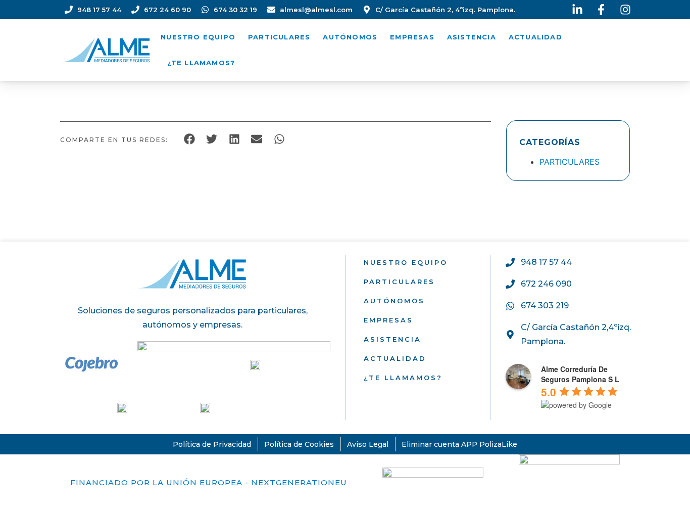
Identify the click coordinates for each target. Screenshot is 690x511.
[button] (189, 139)
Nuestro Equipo (198, 37)
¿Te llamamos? (201, 63)
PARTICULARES (569, 162)
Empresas (412, 37)
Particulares (279, 37)
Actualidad (535, 37)
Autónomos (350, 37)
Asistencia (471, 37)
